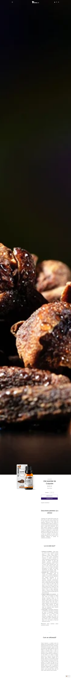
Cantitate (47, 492)
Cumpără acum (49, 498)
